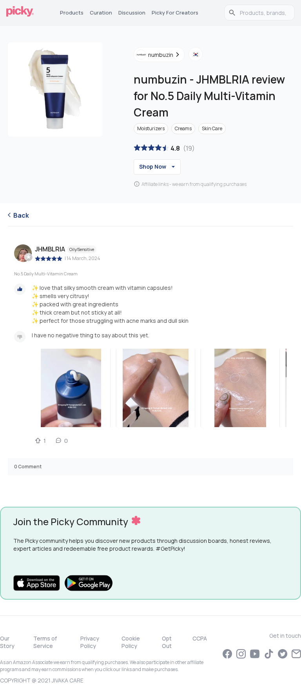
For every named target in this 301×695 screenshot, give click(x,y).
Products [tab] (71, 12)
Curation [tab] (101, 12)
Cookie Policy (130, 642)
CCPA (199, 638)
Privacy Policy (89, 642)
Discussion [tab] (131, 12)
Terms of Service (45, 642)
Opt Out (167, 642)
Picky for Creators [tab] (175, 12)
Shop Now (152, 166)
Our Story (7, 642)
